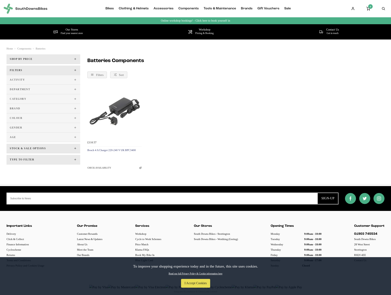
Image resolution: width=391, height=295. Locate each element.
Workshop (140, 233)
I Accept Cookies (196, 283)
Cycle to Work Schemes (148, 239)
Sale (287, 8)
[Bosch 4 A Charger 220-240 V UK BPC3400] (114, 112)
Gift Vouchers (268, 8)
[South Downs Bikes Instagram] (378, 198)
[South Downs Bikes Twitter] (364, 198)
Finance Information (18, 244)
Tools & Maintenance (220, 8)
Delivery (11, 233)
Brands (247, 8)
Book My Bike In (145, 255)
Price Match (141, 244)
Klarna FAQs (142, 249)
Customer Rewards (87, 233)
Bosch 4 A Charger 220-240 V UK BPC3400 (111, 150)
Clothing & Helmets (134, 8)
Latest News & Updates (89, 239)
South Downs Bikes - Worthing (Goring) (216, 239)
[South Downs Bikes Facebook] (350, 198)
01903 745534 (365, 234)
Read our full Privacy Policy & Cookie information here (195, 273)
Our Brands (83, 255)
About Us (82, 244)
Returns (11, 255)
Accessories (164, 8)
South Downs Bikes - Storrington (212, 233)
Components (188, 8)
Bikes (109, 8)
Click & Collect (15, 239)
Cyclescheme (14, 249)
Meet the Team (85, 249)
